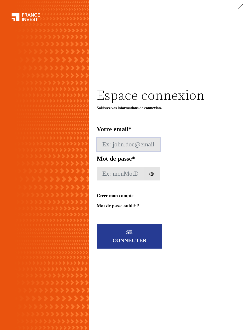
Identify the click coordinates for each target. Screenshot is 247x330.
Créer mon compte (115, 195)
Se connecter (129, 236)
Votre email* (114, 129)
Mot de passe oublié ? (118, 205)
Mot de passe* (116, 158)
